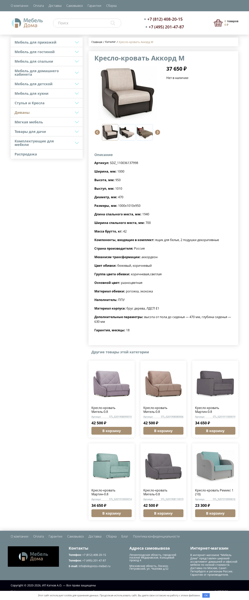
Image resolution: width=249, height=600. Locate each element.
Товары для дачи (30, 131)
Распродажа (26, 154)
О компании (19, 6)
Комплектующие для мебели (34, 143)
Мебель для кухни (31, 93)
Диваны (22, 112)
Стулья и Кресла (30, 103)
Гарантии (94, 6)
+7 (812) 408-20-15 (165, 19)
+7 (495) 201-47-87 (166, 27)
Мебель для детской (34, 84)
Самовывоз (74, 6)
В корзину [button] (111, 430)
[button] (97, 132)
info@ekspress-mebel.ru (94, 566)
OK (206, 595)
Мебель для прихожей (35, 42)
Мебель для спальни (34, 61)
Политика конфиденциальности (156, 536)
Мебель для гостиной (35, 51)
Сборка (111, 6)
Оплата (38, 6)
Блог (124, 536)
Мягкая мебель (29, 122)
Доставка (55, 6)
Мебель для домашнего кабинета (37, 72)
